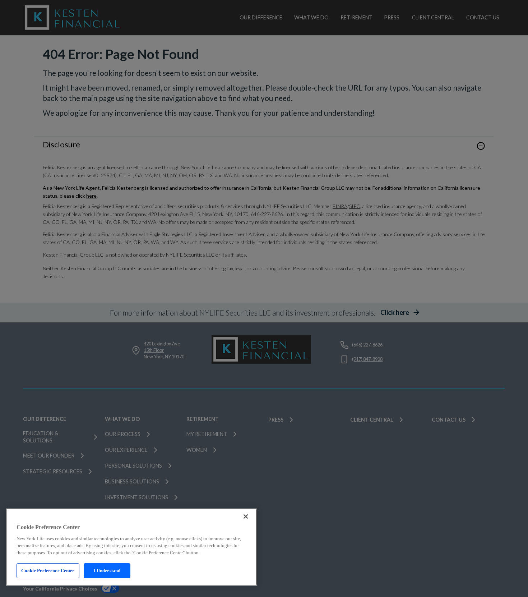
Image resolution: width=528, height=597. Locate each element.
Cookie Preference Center (47, 570)
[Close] (246, 516)
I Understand (107, 570)
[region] (131, 547)
